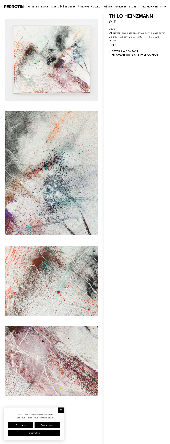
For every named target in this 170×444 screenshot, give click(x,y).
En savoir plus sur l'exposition (135, 55)
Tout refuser (20, 425)
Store (132, 6)
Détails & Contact (125, 51)
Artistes (33, 6)
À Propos (83, 6)
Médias (108, 6)
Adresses (121, 6)
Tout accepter (47, 425)
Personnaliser (34, 433)
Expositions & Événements (58, 6)
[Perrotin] (14, 6)
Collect (96, 6)
